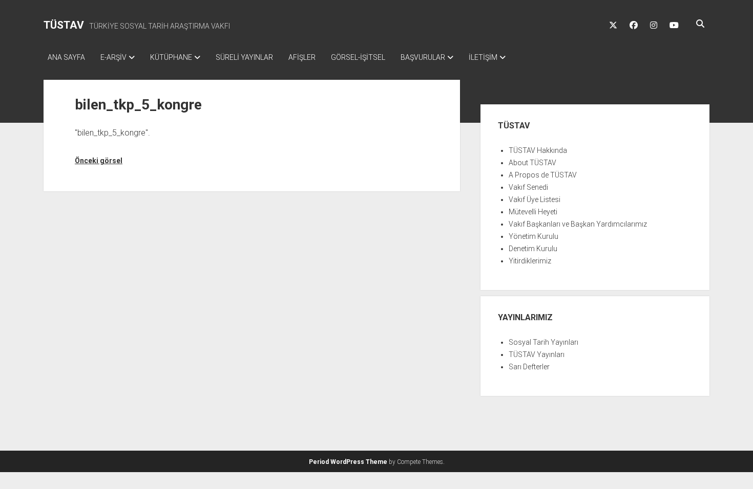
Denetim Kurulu (533, 248)
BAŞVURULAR (423, 57)
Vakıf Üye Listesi (534, 199)
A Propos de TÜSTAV (543, 175)
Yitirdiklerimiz (530, 261)
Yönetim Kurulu (533, 236)
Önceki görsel (98, 161)
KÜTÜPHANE (171, 57)
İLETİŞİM (483, 57)
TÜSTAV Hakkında (538, 150)
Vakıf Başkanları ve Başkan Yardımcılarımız (578, 224)
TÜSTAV (64, 25)
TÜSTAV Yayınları (536, 354)
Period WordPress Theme (348, 461)
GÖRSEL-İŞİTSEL (358, 57)
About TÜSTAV (532, 163)
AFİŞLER (302, 57)
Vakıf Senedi (528, 187)
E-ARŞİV (113, 57)
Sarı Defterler (529, 367)
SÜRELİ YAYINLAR (244, 57)
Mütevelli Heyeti (533, 212)
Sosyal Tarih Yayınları (543, 342)
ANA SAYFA (66, 57)
